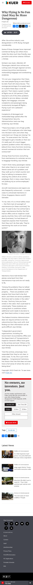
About (5, 536)
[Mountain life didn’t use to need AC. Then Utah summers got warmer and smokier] (7, 481)
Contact (6, 539)
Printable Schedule (9, 562)
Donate (27, 2)
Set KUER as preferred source (22, 23)
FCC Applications (8, 558)
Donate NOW (11, 422)
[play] (3, 583)
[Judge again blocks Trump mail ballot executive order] (7, 468)
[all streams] (30, 583)
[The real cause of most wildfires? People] (7, 496)
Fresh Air (8, 373)
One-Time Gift (22, 404)
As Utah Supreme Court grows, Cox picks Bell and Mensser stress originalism (22, 456)
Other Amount (16, 414)
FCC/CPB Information (9, 555)
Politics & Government (21, 451)
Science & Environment (21, 477)
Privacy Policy (7, 551)
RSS (5, 566)
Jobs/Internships (8, 547)
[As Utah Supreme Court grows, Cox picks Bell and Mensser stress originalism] (7, 454)
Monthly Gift (10, 404)
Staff (5, 543)
